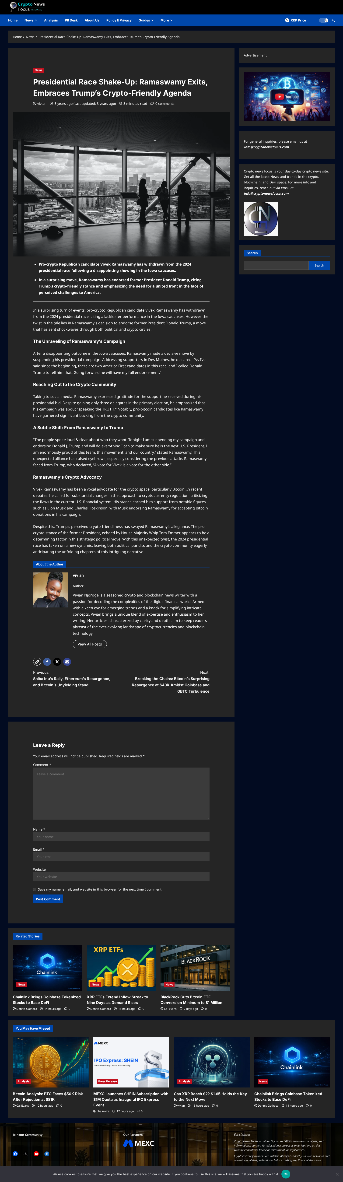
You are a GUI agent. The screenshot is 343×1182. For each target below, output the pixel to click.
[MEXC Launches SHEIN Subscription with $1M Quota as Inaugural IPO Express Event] (131, 1062)
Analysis (51, 20)
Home (13, 20)
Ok (286, 1174)
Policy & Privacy (119, 20)
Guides (144, 20)
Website (39, 869)
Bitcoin (178, 489)
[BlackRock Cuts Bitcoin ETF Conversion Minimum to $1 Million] (195, 968)
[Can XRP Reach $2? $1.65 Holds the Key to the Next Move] (212, 1062)
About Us (92, 20)
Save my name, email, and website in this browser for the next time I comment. (100, 889)
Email (39, 849)
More (165, 20)
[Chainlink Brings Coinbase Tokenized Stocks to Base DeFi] (47, 968)
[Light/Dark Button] (323, 20)
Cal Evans (170, 1009)
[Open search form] (333, 20)
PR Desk (71, 20)
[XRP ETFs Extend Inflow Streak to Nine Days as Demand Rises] (121, 968)
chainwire (103, 1111)
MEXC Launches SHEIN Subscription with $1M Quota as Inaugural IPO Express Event (130, 1099)
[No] (337, 1174)
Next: (171, 682)
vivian (41, 103)
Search (252, 253)
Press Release (107, 1081)
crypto (100, 310)
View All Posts (90, 644)
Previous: (71, 678)
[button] (37, 662)
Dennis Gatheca (26, 1009)
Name (39, 829)
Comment (42, 764)
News (29, 20)
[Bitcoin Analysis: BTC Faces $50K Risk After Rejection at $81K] (51, 1062)
